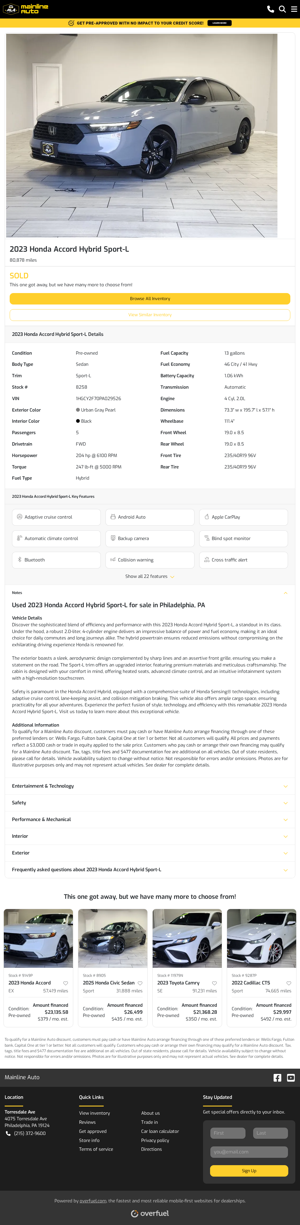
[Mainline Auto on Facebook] (275, 1077)
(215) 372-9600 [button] (30, 1133)
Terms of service (96, 1149)
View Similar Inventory (150, 315)
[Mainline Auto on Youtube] (288, 1077)
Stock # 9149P (20, 975)
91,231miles (204, 991)
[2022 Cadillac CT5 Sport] (261, 938)
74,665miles (278, 991)
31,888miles (129, 991)
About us (150, 1113)
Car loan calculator (160, 1131)
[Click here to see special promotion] (150, 23)
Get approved (93, 1131)
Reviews (87, 1122)
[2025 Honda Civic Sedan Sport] (112, 938)
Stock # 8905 (94, 975)
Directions (151, 1149)
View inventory (94, 1113)
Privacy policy (155, 1140)
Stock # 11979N (170, 975)
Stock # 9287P (244, 975)
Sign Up (249, 1171)
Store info (89, 1140)
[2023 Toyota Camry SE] (187, 938)
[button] (271, 9)
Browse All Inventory (150, 299)
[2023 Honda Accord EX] (38, 938)
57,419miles (55, 991)
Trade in (149, 1122)
